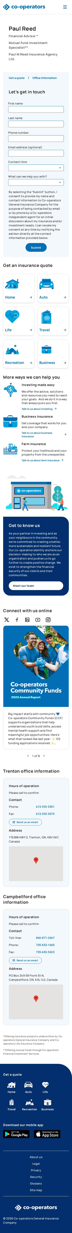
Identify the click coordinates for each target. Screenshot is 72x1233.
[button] (28, 756)
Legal (36, 1164)
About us (36, 1157)
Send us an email (27, 822)
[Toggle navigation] (65, 7)
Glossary (36, 1183)
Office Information (45, 78)
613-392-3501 (45, 806)
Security (36, 1177)
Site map (36, 1190)
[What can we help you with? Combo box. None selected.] (36, 182)
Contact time (17, 162)
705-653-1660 (45, 945)
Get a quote (17, 78)
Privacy (36, 1170)
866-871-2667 (45, 938)
